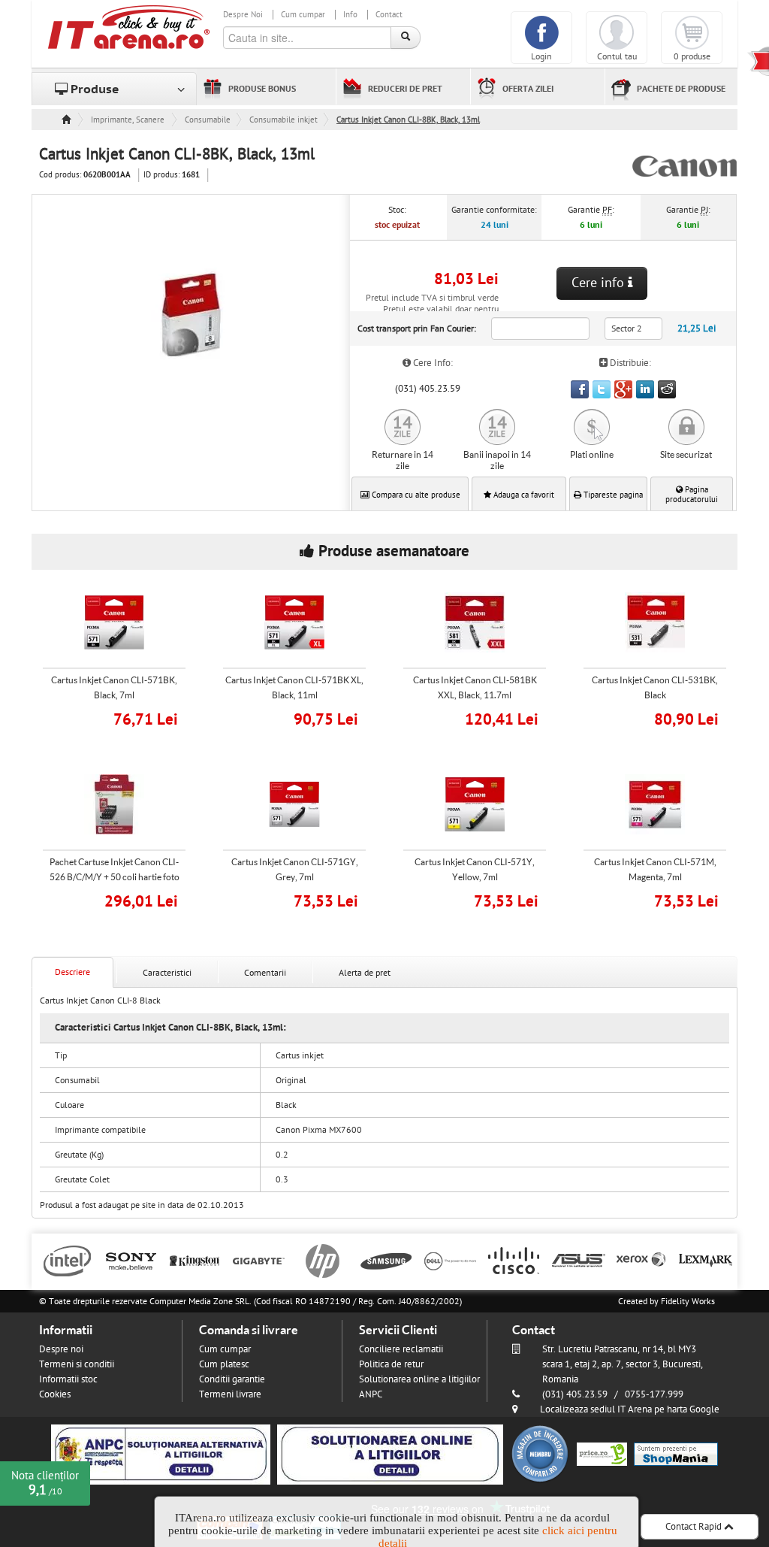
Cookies (55, 1394)
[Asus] (578, 1260)
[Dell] (450, 1260)
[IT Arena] (129, 26)
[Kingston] (195, 1260)
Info (350, 15)
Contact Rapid (694, 1527)
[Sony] (131, 1260)
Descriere (72, 972)
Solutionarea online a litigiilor (419, 1379)
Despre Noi (243, 15)
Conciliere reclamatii (401, 1349)
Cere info (599, 283)
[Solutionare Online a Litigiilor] (390, 1454)
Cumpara (124, 717)
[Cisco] (514, 1260)
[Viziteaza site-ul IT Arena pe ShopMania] (676, 1454)
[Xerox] (642, 1260)
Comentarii (265, 972)
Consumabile (208, 120)
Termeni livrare (230, 1394)
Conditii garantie (232, 1379)
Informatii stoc (68, 1379)
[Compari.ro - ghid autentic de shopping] (540, 1454)
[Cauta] (406, 37)
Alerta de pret (365, 972)
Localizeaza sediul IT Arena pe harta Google (629, 1409)
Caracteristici (167, 972)
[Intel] (67, 1260)
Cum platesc (224, 1364)
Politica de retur (391, 1364)
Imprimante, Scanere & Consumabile (128, 120)
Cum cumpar (303, 15)
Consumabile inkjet (283, 120)
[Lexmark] (705, 1260)
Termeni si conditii (76, 1364)
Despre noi (61, 1349)
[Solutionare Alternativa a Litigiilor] (160, 1454)
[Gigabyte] (259, 1260)
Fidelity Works (688, 1301)
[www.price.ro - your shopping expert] (602, 1454)
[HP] (322, 1260)
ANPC (370, 1394)
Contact (389, 15)
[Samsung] (386, 1260)
